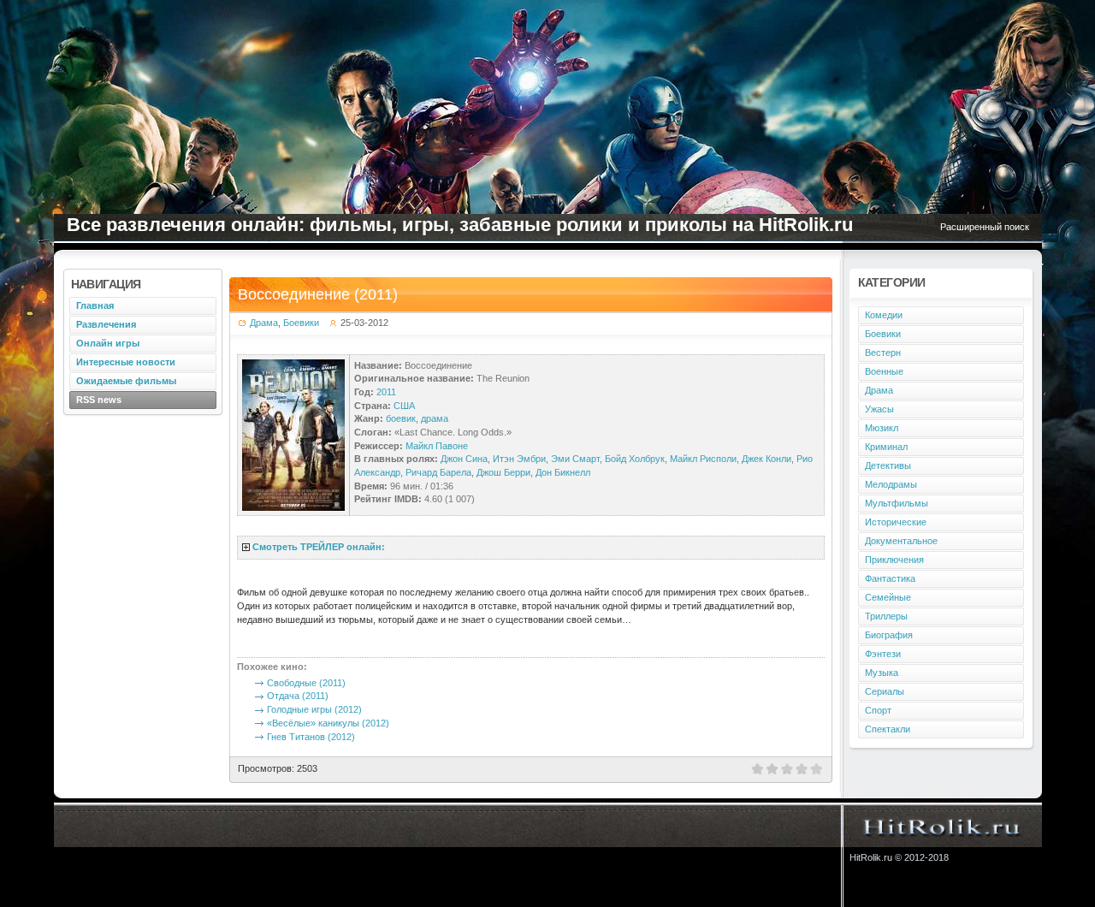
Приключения (894, 559)
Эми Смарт (575, 459)
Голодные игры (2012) (314, 709)
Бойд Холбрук (635, 459)
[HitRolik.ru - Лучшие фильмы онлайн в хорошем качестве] (942, 825)
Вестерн (883, 352)
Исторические (895, 522)
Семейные (888, 597)
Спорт (878, 710)
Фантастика (890, 578)
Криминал (886, 447)
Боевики (301, 322)
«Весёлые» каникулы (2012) (328, 723)
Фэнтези (883, 654)
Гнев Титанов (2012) (311, 737)
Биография (889, 635)
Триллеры (886, 616)
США (404, 405)
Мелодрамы (891, 484)
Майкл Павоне (436, 446)
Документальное (901, 541)
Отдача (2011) (297, 696)
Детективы (888, 465)
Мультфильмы (896, 503)
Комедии (884, 315)
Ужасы (879, 409)
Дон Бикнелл (563, 472)
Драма (264, 322)
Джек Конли (766, 459)
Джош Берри (503, 472)
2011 (386, 392)
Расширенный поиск (984, 227)
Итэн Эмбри (519, 459)
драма (434, 418)
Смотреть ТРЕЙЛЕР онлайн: (318, 547)
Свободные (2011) (306, 683)
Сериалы (884, 691)
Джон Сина (464, 459)
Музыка (881, 672)
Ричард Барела (438, 472)
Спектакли (887, 729)
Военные (884, 371)
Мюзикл (881, 428)
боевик (401, 418)
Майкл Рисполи (703, 459)
